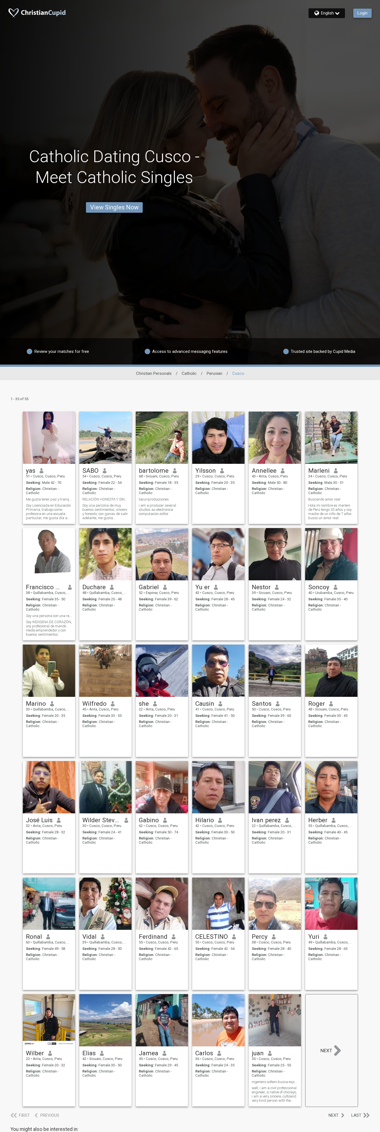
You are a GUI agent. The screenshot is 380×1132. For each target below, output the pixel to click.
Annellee (264, 470)
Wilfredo (94, 703)
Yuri (313, 936)
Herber (317, 820)
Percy (260, 936)
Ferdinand (153, 936)
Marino (36, 703)
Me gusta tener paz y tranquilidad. (49, 499)
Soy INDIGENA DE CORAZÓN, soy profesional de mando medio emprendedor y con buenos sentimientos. (49, 628)
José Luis (39, 820)
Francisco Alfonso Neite (45, 587)
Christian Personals (154, 373)
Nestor (261, 587)
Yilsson (205, 470)
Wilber (35, 1053)
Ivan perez (266, 820)
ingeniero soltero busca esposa (275, 1082)
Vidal (89, 936)
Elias (89, 1053)
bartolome (154, 470)
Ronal (34, 936)
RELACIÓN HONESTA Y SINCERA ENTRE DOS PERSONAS (105, 499)
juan (258, 1053)
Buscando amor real (324, 499)
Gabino (149, 820)
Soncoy (318, 587)
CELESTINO (211, 936)
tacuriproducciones (154, 499)
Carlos (204, 1053)
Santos (262, 703)
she (144, 703)
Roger (316, 703)
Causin (204, 703)
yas (30, 470)
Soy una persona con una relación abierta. (49, 616)
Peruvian (214, 373)
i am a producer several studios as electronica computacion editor (157, 509)
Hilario (204, 820)
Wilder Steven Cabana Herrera (101, 820)
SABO (90, 470)
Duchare (94, 587)
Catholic (189, 373)
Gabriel (149, 587)
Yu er (202, 587)
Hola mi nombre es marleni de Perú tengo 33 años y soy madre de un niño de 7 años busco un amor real (330, 511)
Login (362, 13)
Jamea (148, 1053)
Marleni (319, 470)
